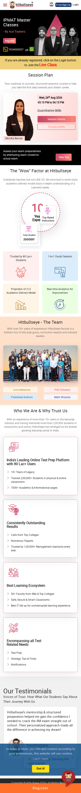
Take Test (63, 157)
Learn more (41, 758)
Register (9, 40)
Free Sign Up (63, 4)
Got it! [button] (41, 768)
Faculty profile (56, 126)
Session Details (56, 119)
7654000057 (16, 49)
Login (76, 4)
